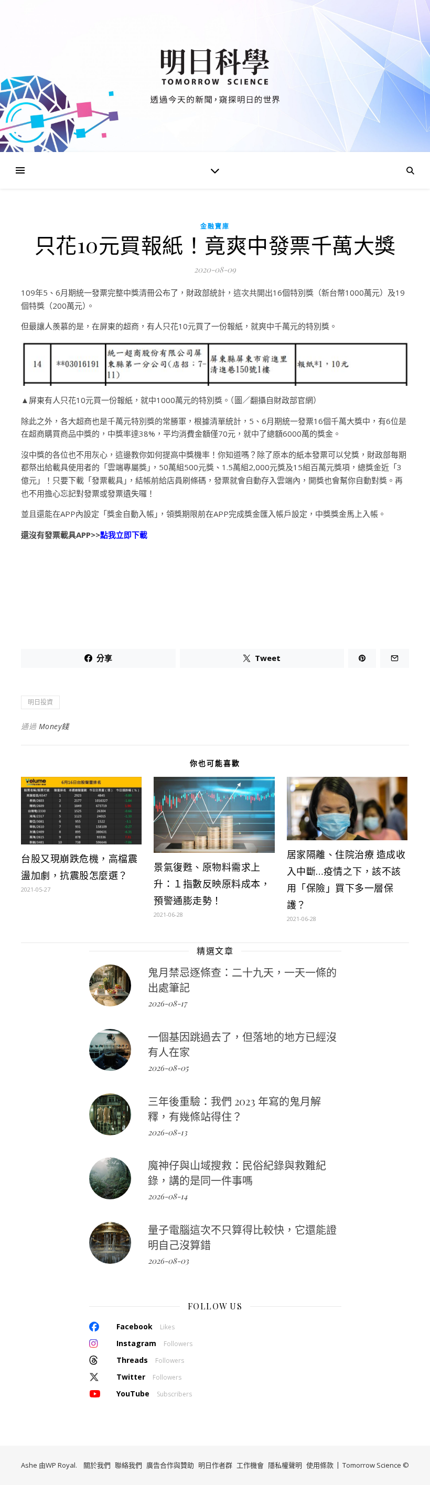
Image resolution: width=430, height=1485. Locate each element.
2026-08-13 (167, 1132)
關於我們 (97, 1465)
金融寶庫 (215, 226)
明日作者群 (215, 1465)
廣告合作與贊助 (170, 1465)
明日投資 (40, 702)
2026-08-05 (168, 1068)
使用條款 (320, 1465)
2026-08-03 (168, 1260)
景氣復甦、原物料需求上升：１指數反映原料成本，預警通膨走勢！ (212, 884)
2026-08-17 (167, 1003)
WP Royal (61, 1465)
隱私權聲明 (285, 1465)
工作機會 (250, 1465)
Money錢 (54, 726)
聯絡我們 (128, 1465)
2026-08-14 (167, 1196)
